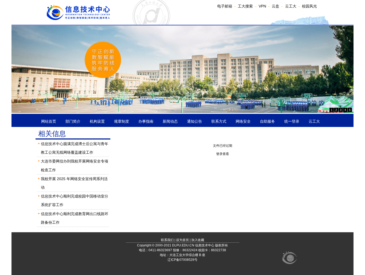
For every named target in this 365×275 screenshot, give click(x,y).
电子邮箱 (224, 6)
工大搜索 (245, 6)
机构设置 (97, 121)
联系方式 (218, 121)
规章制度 (121, 121)
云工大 (290, 6)
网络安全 (243, 121)
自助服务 (267, 121)
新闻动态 (170, 121)
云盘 (275, 6)
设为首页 (182, 240)
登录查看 (222, 154)
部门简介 (72, 121)
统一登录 (291, 121)
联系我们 (167, 240)
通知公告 (194, 121)
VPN (262, 6)
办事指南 (145, 121)
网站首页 (48, 121)
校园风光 (309, 6)
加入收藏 (197, 240)
